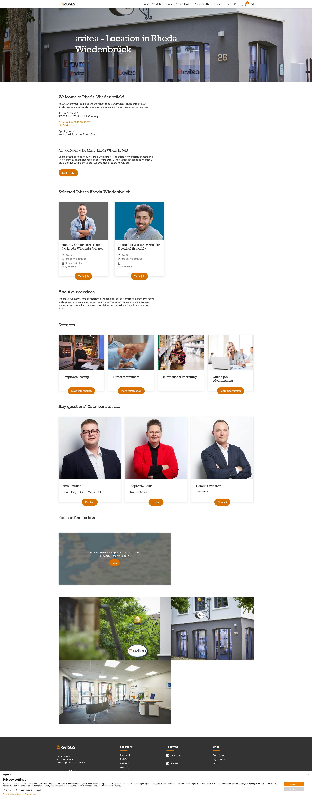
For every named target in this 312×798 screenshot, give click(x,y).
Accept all (294, 784)
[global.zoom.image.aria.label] (114, 628)
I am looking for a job (150, 4)
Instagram (175, 755)
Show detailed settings (12, 794)
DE (234, 4)
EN (227, 4)
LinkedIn (174, 763)
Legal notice (219, 759)
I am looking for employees (177, 4)
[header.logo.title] (73, 4)
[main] (156, 372)
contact (156, 502)
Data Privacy (219, 755)
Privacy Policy (30, 794)
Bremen (124, 763)
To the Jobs (68, 172)
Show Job (83, 276)
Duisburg (124, 767)
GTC (215, 763)
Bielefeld (124, 759)
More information (81, 390)
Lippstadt (125, 755)
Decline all (294, 789)
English (6, 774)
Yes (115, 562)
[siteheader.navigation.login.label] (252, 4)
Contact (89, 502)
